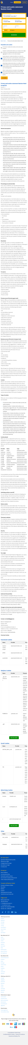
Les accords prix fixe (5, 874)
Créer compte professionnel (7, 879)
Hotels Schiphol (3, 996)
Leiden (2, 970)
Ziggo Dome (3, 1005)
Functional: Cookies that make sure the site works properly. (13, 47)
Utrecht (2, 930)
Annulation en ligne (5, 865)
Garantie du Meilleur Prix (14, 1036)
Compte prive (4, 867)
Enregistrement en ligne (6, 863)
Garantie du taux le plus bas (7, 894)
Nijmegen (2, 978)
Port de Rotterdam (4, 1003)
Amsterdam (3, 942)
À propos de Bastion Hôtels (7, 885)
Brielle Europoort (3, 949)
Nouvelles (3, 887)
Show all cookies (14, 737)
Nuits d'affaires (4, 872)
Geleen (2, 961)
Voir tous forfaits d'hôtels (5, 1012)
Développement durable (6, 892)
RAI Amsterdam (3, 1002)
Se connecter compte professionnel (9, 878)
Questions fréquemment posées (8, 859)
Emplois (2, 890)
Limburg (2, 925)
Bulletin (2, 889)
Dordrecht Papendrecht (5, 957)
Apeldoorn (2, 944)
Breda (2, 947)
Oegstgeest (3, 979)
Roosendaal (3, 981)
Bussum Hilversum (4, 951)
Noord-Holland (3, 929)
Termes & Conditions (20, 1034)
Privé (6, 30)
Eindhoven (2, 959)
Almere (2, 937)
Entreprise (12, 30)
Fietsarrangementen (4, 1010)
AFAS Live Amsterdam (4, 1000)
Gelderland (3, 920)
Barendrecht (3, 946)
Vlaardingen (3, 988)
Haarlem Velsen (3, 964)
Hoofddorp (2, 968)
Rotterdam (2, 983)
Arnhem (2, 940)
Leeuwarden (3, 971)
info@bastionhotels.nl (7, 903)
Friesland (2, 918)
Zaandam (2, 992)
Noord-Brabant (3, 927)
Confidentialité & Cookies (9, 1034)
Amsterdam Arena (4, 998)
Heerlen (2, 966)
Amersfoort (2, 939)
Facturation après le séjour (7, 876)
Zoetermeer (3, 990)
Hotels (11, 2)
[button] (17, 2)
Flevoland (2, 923)
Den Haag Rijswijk (4, 953)
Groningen (2, 922)
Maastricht (2, 973)
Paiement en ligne (5, 861)
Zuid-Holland (3, 932)
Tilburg (2, 985)
